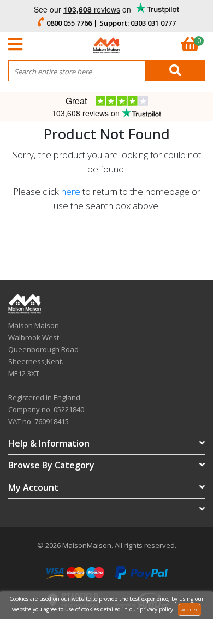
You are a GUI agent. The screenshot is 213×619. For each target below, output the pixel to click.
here (70, 191)
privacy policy (156, 609)
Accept (189, 609)
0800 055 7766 (69, 23)
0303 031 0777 (153, 23)
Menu (18, 44)
